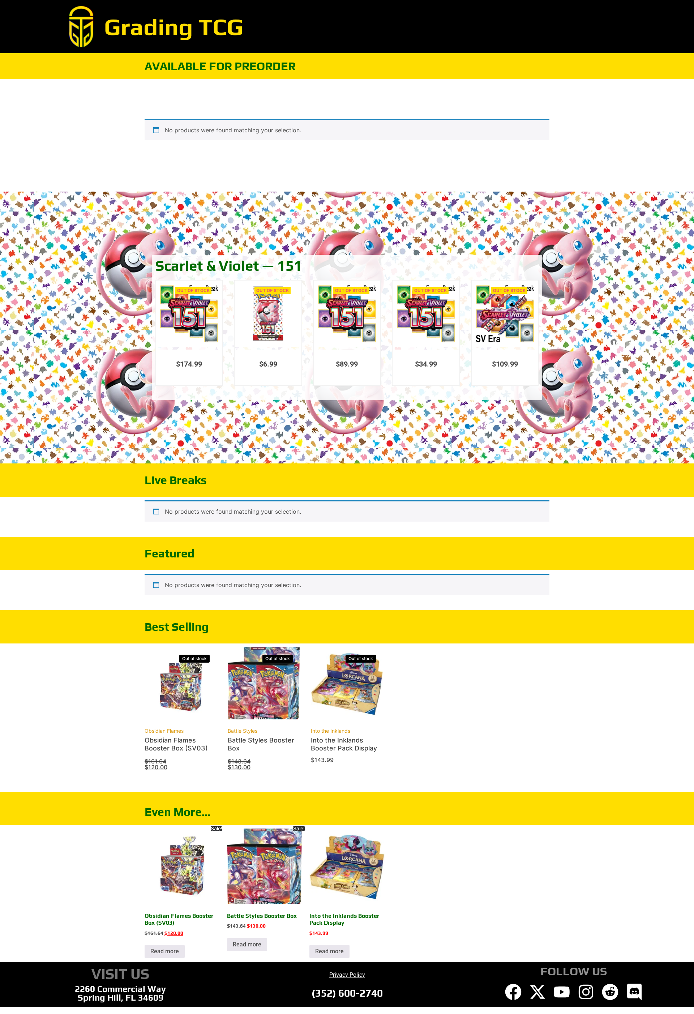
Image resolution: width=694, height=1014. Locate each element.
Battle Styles (242, 731)
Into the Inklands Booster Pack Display (344, 744)
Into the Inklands (330, 731)
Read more (164, 951)
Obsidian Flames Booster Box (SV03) (176, 744)
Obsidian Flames (164, 731)
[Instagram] (586, 992)
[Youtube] (562, 992)
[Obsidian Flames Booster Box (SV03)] (181, 684)
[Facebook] (513, 992)
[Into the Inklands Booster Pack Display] (347, 684)
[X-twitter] (537, 992)
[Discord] (634, 992)
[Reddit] (610, 992)
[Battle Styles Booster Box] (264, 684)
